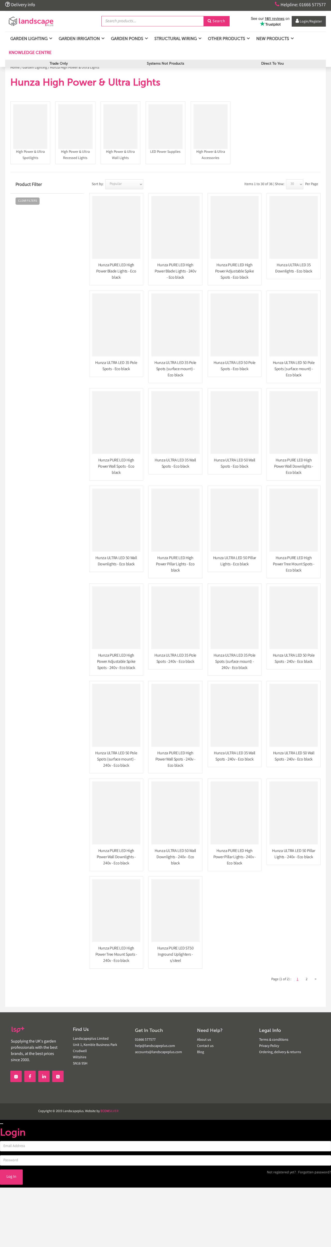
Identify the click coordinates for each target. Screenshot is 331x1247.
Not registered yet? (281, 1172)
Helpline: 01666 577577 (300, 5)
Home (15, 67)
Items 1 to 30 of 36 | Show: (264, 184)
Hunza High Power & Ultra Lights (74, 67)
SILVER (109, 1111)
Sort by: (97, 184)
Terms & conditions (273, 1040)
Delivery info (20, 5)
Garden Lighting (34, 67)
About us (204, 1040)
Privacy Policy (269, 1046)
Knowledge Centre (29, 52)
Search (216, 21)
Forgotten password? (314, 1172)
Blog (200, 1052)
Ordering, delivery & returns (280, 1052)
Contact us (205, 1046)
